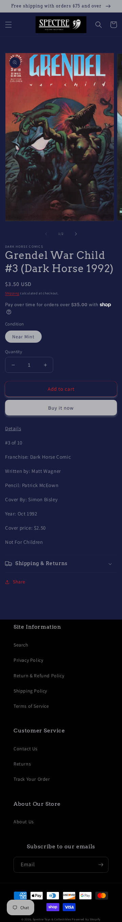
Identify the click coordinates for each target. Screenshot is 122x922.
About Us (24, 822)
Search (21, 645)
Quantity (13, 352)
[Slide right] (75, 233)
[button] (8, 24)
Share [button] (19, 582)
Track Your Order (32, 779)
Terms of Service (31, 706)
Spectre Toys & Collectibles (52, 919)
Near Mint (23, 337)
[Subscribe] (100, 865)
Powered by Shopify (86, 919)
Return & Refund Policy (39, 676)
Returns (22, 764)
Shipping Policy (30, 691)
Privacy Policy (28, 660)
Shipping (12, 293)
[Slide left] (46, 233)
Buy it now (61, 408)
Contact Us (26, 749)
